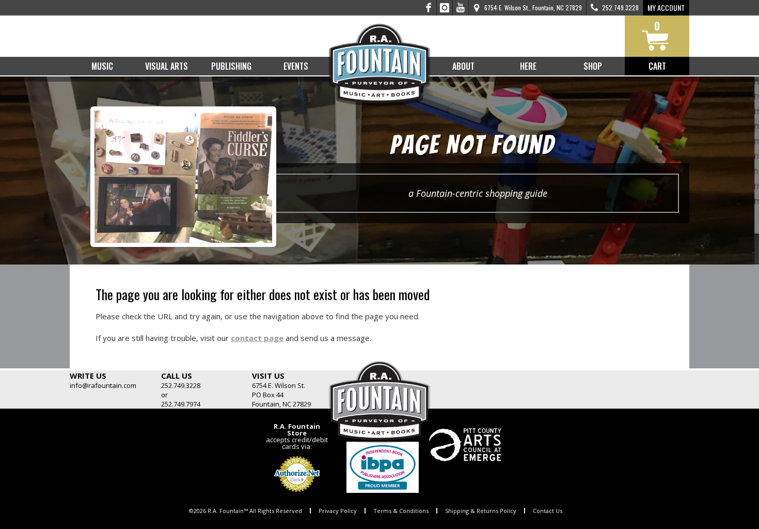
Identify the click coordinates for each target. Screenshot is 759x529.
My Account (666, 7)
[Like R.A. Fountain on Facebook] (429, 7)
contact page (257, 338)
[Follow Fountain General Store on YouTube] (460, 7)
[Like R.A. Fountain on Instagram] (445, 7)
